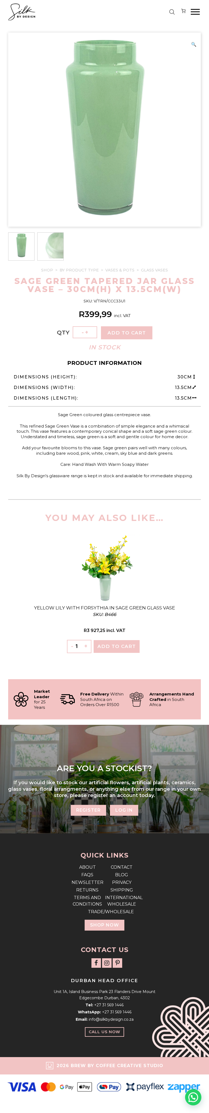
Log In (124, 809)
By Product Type (79, 270)
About (87, 867)
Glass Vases (154, 270)
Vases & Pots (119, 270)
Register (88, 809)
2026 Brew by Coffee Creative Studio (110, 1065)
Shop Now (104, 925)
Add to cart (126, 333)
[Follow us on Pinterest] (117, 963)
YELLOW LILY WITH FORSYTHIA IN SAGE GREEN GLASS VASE (104, 608)
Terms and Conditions (87, 901)
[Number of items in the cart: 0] (183, 12)
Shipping (121, 890)
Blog (121, 874)
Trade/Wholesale (104, 911)
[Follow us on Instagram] (107, 963)
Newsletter (87, 882)
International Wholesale (121, 901)
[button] (193, 44)
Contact (122, 867)
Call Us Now (104, 1031)
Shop (47, 270)
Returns (87, 890)
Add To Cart (116, 646)
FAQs (87, 874)
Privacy (121, 882)
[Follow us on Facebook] (96, 963)
